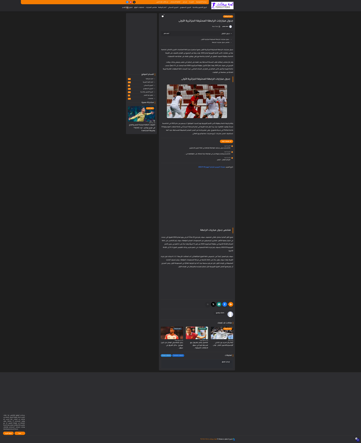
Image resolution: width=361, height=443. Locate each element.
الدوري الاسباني (173, 7)
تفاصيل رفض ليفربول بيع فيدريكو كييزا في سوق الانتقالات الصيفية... (199, 345)
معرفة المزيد (8, 433)
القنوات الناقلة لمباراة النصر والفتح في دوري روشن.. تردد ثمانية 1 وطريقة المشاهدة (142, 128)
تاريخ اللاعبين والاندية (200, 7)
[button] (224, 304)
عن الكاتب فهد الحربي (162, 2)
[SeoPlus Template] (234, 439)
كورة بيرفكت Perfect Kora (208, 439)
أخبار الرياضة (162, 7)
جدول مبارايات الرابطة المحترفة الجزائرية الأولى (215, 39)
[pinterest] (130, 2)
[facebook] (127, 2)
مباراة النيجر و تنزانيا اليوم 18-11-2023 (211, 167)
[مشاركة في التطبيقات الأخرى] (207, 304)
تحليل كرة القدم (127, 7)
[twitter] (134, 2)
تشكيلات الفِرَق (139, 7)
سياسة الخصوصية (201, 2)
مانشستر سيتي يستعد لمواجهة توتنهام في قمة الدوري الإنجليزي (209, 148)
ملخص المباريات (151, 7)
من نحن (185, 2)
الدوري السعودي (185, 7)
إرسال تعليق (226, 362)
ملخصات (141, 98)
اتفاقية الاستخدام (175, 2)
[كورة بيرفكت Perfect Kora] (222, 5)
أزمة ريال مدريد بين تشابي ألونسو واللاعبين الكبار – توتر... (222, 344)
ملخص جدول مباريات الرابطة (220, 42)
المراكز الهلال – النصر (223, 160)
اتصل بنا (191, 2)
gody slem (225, 26)
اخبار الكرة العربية (141, 82)
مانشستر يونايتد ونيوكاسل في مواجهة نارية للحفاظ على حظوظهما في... (207, 154)
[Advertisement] (197, 186)
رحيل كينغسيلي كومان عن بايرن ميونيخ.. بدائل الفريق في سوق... (172, 345)
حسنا (20, 433)
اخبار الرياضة (228, 16)
